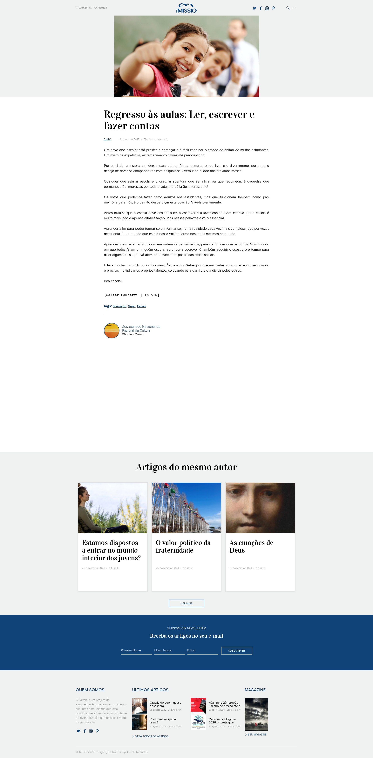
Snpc (131, 306)
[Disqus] (187, 394)
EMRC (107, 139)
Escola (141, 306)
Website (127, 334)
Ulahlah (112, 752)
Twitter (139, 334)
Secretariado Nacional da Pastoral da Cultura (141, 329)
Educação (119, 306)
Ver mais (186, 603)
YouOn (144, 752)
